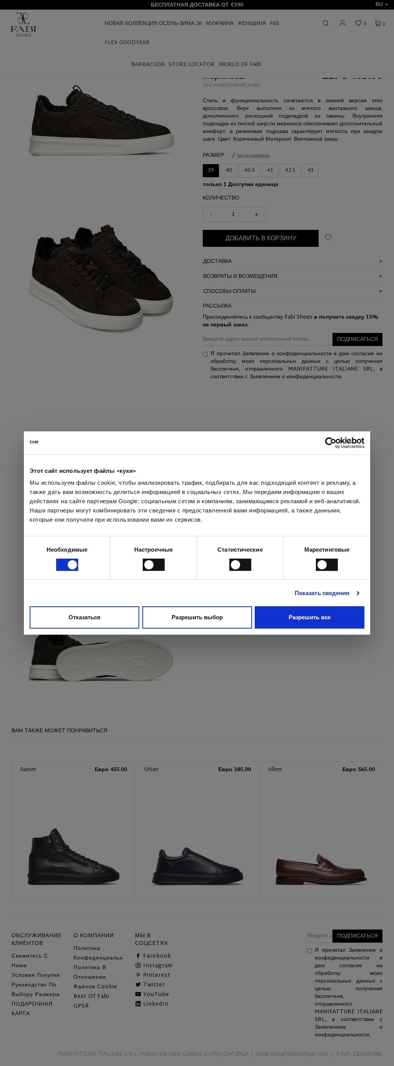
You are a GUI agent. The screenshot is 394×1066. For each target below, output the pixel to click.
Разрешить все (310, 617)
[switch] (154, 565)
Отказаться (84, 617)
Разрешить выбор (197, 617)
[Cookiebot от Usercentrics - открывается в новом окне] (330, 443)
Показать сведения (322, 593)
